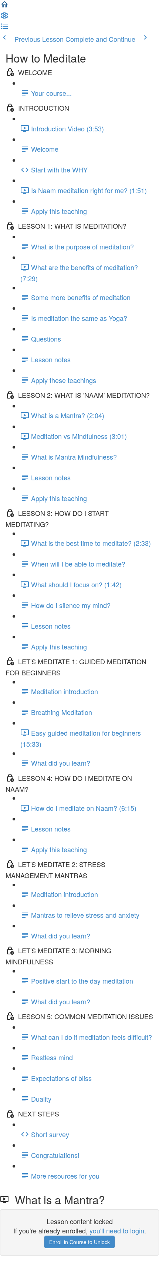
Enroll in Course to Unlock (79, 1242)
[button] (4, 6)
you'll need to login (116, 1230)
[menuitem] (4, 17)
